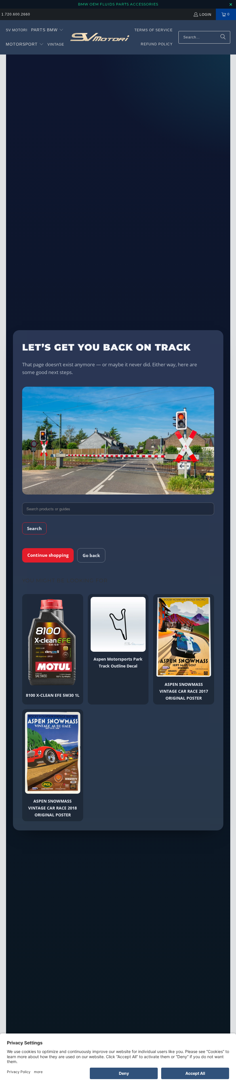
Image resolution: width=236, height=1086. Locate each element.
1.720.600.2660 (15, 14)
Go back (91, 555)
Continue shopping (47, 555)
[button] (47, 30)
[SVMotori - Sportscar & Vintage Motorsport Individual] (99, 37)
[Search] (223, 37)
